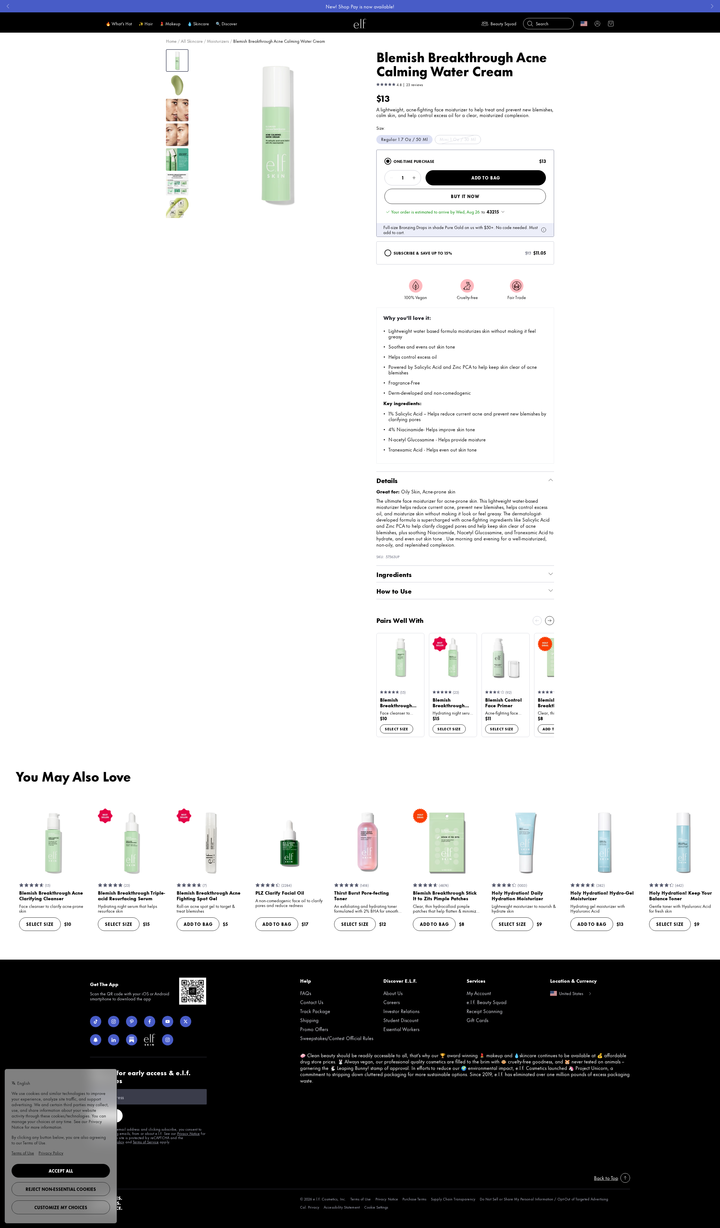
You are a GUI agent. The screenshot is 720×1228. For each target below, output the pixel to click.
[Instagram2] (167, 1039)
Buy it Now (465, 196)
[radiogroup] (465, 207)
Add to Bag (485, 177)
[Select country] (583, 23)
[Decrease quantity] (391, 178)
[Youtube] (167, 1021)
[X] (185, 1021)
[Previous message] (7, 6)
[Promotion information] (543, 230)
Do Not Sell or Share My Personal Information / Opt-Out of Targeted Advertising (544, 1199)
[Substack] (131, 1039)
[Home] (360, 23)
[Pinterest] (131, 1021)
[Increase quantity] (414, 178)
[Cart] (611, 23)
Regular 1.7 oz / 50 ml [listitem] (404, 139)
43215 (493, 211)
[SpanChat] (95, 1039)
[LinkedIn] (113, 1039)
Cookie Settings (376, 1207)
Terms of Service (146, 1141)
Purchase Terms (414, 1199)
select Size (396, 728)
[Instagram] (113, 1021)
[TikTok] (95, 1021)
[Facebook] (149, 1021)
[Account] (597, 23)
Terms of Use (360, 1199)
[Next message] (712, 6)
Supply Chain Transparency (453, 1199)
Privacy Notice (188, 1133)
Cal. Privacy (309, 1207)
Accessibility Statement (342, 1207)
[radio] (387, 161)
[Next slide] (549, 620)
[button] (276, 133)
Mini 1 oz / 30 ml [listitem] (458, 139)
